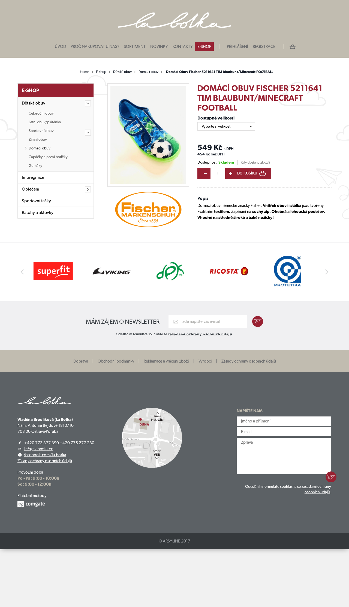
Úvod (60, 46)
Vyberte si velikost (216, 126)
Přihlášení (237, 46)
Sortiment (135, 46)
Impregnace (33, 177)
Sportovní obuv (41, 130)
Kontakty (183, 46)
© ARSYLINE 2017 (174, 541)
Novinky (159, 46)
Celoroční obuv (41, 113)
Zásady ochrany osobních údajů (248, 361)
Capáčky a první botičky (48, 157)
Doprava (80, 361)
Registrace (264, 46)
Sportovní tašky (36, 200)
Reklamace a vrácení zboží (166, 361)
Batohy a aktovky (37, 212)
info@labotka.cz (38, 448)
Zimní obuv (38, 139)
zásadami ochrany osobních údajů (200, 334)
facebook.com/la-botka (45, 454)
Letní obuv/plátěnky (45, 122)
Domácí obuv (148, 72)
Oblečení (30, 189)
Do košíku (247, 173)
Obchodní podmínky (116, 361)
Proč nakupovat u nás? (95, 46)
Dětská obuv (122, 72)
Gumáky (35, 165)
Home (84, 72)
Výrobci (205, 361)
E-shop (204, 46)
